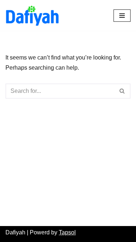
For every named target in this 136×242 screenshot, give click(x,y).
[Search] (122, 91)
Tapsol (67, 232)
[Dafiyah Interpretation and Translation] (34, 15)
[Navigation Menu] (122, 15)
